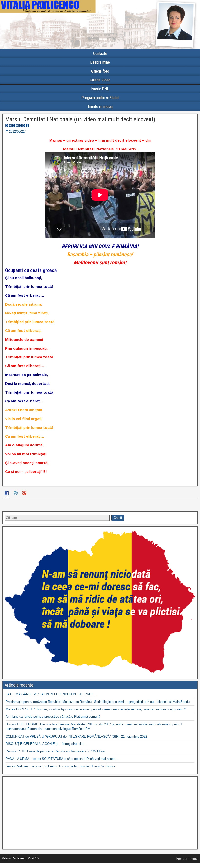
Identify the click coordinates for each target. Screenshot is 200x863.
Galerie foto (100, 71)
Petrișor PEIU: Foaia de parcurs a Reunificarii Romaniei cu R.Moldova (55, 751)
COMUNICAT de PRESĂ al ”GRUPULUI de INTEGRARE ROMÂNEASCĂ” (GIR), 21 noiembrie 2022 (76, 736)
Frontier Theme (187, 858)
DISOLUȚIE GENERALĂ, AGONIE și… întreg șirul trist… (46, 744)
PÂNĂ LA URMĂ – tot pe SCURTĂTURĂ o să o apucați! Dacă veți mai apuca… (62, 759)
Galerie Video (100, 80)
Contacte (100, 53)
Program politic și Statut (100, 97)
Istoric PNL (100, 89)
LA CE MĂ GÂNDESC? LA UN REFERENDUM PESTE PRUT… (51, 694)
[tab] (7, 493)
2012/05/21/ (17, 131)
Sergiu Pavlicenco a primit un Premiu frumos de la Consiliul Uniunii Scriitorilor (60, 766)
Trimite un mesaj (100, 106)
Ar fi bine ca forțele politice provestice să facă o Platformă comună (53, 716)
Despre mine (100, 62)
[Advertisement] (100, 813)
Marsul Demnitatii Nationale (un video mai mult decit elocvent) (80, 119)
